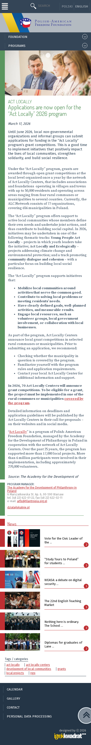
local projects (15, 673)
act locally (13, 665)
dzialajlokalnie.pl (18, 507)
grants (62, 669)
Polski (67, 6)
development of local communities (28, 669)
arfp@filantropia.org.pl (32, 501)
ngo (32, 673)
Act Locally (18, 432)
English (81, 6)
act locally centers (38, 665)
